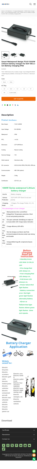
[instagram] (7, 445)
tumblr (15, 105)
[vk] (29, 445)
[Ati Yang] (34, 451)
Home (2, 11)
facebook (2, 105)
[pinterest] (16, 445)
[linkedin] (20, 445)
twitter (7, 105)
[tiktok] (3, 449)
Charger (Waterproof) (18, 11)
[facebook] (3, 445)
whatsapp (10, 105)
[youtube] (25, 445)
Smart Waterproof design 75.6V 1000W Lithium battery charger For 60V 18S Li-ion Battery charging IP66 (18, 13)
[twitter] (12, 445)
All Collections (9, 11)
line (5, 105)
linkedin (18, 105)
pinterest (13, 105)
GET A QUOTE (18, 99)
